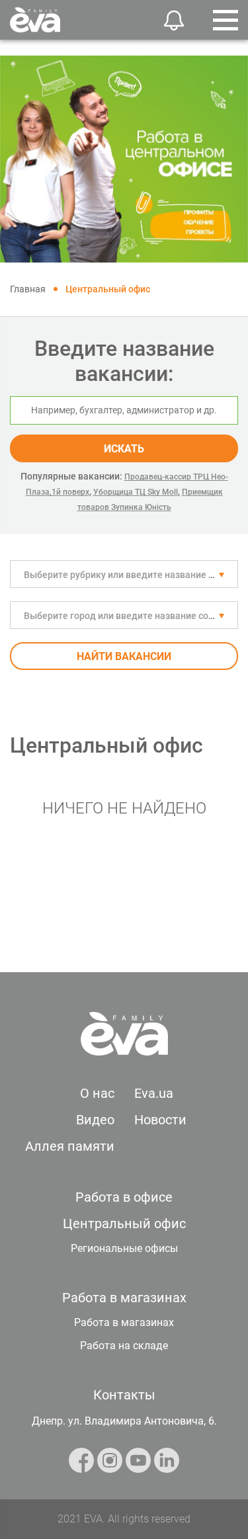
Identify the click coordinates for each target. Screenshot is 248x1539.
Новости (160, 1120)
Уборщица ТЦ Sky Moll (135, 492)
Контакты (124, 1395)
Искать (124, 448)
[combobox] (124, 574)
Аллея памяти (69, 1146)
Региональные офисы (124, 1248)
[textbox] (124, 575)
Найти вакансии (124, 656)
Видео (95, 1120)
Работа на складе (124, 1345)
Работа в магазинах (124, 1322)
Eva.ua (153, 1093)
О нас (97, 1093)
